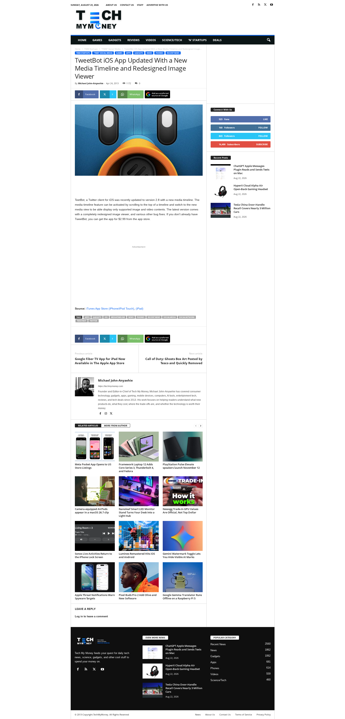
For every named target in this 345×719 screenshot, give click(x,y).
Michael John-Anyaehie (90, 83)
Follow (263, 127)
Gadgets (114, 40)
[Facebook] (253, 5)
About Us (111, 4)
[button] (268, 40)
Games (97, 40)
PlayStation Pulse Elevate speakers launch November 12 (181, 466)
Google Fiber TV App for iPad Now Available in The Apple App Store (100, 361)
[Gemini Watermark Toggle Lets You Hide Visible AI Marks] (183, 536)
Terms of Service (243, 714)
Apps (128, 53)
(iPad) (139, 308)
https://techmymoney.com (110, 386)
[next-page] (201, 426)
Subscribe (262, 144)
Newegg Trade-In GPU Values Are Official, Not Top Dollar (180, 510)
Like (265, 119)
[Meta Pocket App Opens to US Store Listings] (95, 447)
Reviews (133, 40)
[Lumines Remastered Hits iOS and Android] (139, 536)
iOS (106, 317)
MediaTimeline (118, 317)
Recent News (173, 53)
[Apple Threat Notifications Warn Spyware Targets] (95, 577)
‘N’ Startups (197, 40)
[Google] (157, 94)
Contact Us (127, 4)
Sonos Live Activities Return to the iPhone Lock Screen (93, 555)
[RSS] (259, 5)
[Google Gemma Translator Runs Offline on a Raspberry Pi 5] (183, 577)
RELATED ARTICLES (88, 425)
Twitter (93, 321)
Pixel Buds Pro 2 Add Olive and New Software (138, 596)
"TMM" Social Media (111, 48)
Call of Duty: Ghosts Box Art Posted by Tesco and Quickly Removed (173, 361)
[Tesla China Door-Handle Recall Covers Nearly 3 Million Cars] (221, 210)
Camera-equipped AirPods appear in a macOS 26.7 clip (92, 510)
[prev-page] (196, 426)
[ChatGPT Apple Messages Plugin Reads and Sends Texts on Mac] (221, 171)
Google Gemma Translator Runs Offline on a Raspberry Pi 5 (182, 596)
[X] (265, 5)
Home (82, 40)
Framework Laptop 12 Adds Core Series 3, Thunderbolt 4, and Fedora (136, 468)
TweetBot (81, 321)
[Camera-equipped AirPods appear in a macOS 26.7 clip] (95, 491)
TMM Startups (91, 48)
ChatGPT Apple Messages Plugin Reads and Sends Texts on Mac (251, 169)
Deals (217, 40)
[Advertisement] (202, 19)
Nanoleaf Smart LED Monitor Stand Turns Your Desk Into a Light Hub (137, 512)
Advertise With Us (157, 4)
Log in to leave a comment (91, 616)
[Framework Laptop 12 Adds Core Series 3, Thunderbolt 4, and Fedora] (139, 447)
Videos (151, 40)
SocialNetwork (186, 317)
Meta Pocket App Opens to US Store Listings (93, 466)
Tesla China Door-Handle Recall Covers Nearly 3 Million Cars (252, 208)
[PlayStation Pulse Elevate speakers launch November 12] (183, 447)
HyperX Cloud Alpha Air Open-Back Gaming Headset (251, 187)
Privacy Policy (264, 714)
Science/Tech (172, 40)
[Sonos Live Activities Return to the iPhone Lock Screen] (95, 536)
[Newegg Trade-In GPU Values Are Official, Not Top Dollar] (183, 491)
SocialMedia (170, 317)
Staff (140, 4)
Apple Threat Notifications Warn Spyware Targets (95, 596)
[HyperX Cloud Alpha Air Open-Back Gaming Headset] (221, 191)
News (149, 53)
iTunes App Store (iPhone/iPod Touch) (110, 308)
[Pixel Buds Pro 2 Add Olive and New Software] (139, 577)
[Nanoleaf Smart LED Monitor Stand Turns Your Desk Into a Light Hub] (139, 491)
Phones (159, 53)
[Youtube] (271, 5)
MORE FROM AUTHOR (115, 425)
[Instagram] (106, 413)
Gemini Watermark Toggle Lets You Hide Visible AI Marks (181, 555)
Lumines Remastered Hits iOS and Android (137, 555)
